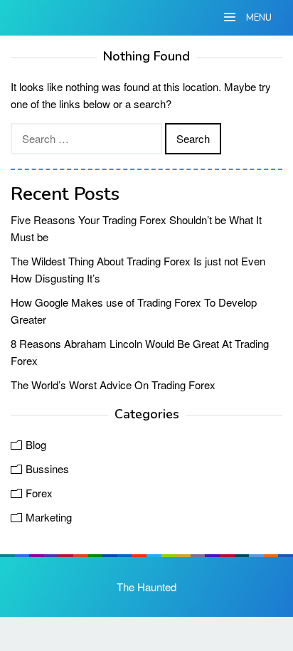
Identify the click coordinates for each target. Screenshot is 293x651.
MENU (258, 17)
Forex (39, 492)
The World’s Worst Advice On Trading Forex (113, 384)
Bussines (47, 468)
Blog (36, 444)
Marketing (49, 516)
